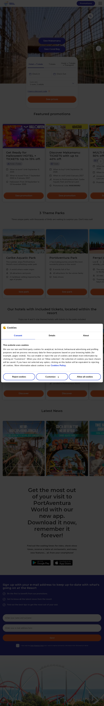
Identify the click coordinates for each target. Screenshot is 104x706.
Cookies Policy (58, 365)
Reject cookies (19, 377)
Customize (50, 377)
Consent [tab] (18, 335)
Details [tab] (52, 335)
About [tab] (86, 335)
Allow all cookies (85, 377)
